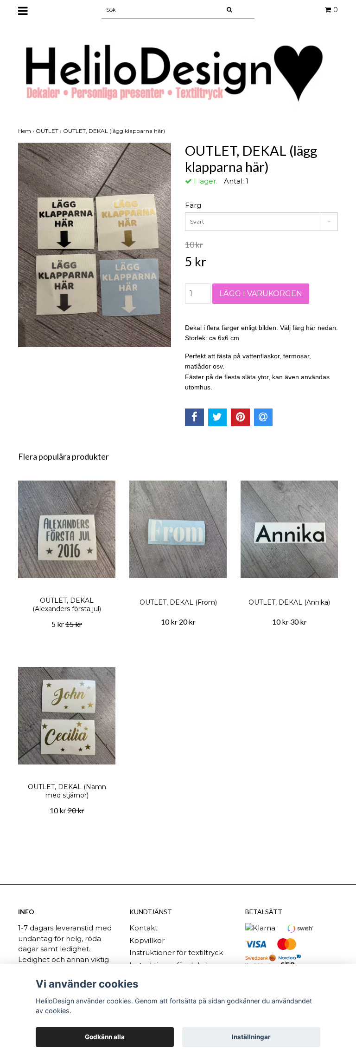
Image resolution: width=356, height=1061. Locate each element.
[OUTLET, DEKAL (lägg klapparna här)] (94, 245)
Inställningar (251, 1037)
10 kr (178, 621)
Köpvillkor (147, 940)
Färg (193, 205)
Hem (27, 130)
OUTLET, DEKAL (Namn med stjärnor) (67, 791)
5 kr (66, 623)
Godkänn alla (105, 1037)
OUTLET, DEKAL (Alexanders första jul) (66, 604)
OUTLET (49, 130)
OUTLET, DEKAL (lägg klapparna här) (114, 130)
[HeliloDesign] (178, 73)
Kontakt (143, 927)
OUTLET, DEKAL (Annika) (289, 602)
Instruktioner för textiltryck (176, 952)
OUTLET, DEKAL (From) (178, 602)
